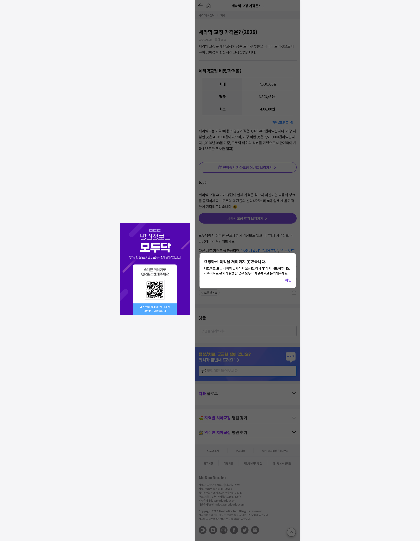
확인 (288, 280)
